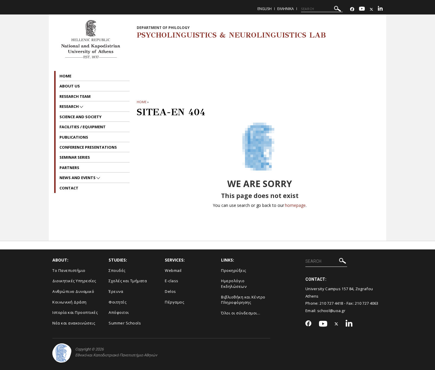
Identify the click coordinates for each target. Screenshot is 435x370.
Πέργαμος (174, 302)
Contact (68, 188)
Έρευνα (116, 291)
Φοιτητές (117, 302)
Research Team (75, 96)
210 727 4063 (366, 303)
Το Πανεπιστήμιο (69, 270)
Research (69, 106)
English (264, 8)
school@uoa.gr (331, 310)
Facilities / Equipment (82, 126)
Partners (69, 167)
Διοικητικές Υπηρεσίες (74, 280)
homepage (295, 205)
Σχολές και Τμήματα (128, 280)
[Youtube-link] (362, 9)
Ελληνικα (285, 8)
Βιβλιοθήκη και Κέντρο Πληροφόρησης (243, 299)
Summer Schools (125, 323)
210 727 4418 (331, 303)
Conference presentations (88, 147)
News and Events (77, 177)
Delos (170, 291)
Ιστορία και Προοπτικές (75, 312)
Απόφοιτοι (119, 312)
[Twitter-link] (371, 9)
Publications (73, 137)
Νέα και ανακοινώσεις (73, 323)
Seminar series (74, 157)
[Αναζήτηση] (337, 10)
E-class (171, 280)
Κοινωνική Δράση (69, 302)
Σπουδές (117, 270)
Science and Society (80, 116)
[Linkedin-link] (380, 9)
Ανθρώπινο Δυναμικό (73, 291)
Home (65, 76)
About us (69, 86)
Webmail (173, 270)
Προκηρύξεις (233, 270)
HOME (141, 102)
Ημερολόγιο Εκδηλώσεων (233, 283)
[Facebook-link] (352, 9)
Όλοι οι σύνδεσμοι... (240, 313)
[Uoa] (61, 353)
